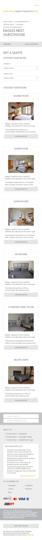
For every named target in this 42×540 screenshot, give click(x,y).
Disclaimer (23, 434)
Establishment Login (26, 440)
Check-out (8, 74)
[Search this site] (28, 5)
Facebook (12, 486)
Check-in (7, 64)
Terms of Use (11, 440)
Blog (9, 492)
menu (33, 5)
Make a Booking (31, 44)
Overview (7, 44)
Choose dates (21, 136)
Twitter (10, 489)
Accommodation (21, 22)
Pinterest (28, 489)
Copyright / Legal (25, 437)
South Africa (8, 22)
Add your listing (21, 526)
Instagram (29, 486)
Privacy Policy (11, 437)
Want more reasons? (27, 476)
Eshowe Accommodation (12, 27)
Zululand (19, 24)
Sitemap (30, 535)
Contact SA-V (11, 434)
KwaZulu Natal (8, 24)
